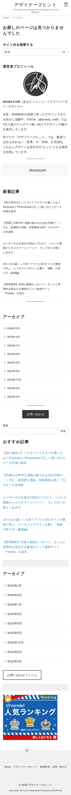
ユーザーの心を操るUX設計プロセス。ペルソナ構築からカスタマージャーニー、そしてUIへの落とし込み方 (32, 247)
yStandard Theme (17, 790)
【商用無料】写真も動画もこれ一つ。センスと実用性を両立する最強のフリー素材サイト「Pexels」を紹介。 (32, 288)
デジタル (17, 17)
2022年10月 (14, 379)
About (7, 766)
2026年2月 (13, 336)
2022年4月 (13, 396)
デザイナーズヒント (35, 4)
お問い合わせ (59, 766)
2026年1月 (13, 345)
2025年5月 (13, 362)
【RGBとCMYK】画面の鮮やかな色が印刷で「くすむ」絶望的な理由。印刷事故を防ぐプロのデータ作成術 (32, 227)
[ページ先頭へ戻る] (27, 751)
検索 (5, 425)
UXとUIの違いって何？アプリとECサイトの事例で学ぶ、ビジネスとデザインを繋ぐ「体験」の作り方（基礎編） (32, 268)
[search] (63, 52)
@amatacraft (37, 170)
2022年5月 (13, 388)
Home (6, 17)
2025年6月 (13, 354)
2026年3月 (13, 328)
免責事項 (45, 766)
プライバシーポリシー (25, 766)
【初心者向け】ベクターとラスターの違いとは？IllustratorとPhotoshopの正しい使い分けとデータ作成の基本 (32, 206)
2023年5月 (13, 371)
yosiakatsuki (34, 790)
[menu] (66, 4)
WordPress (57, 790)
